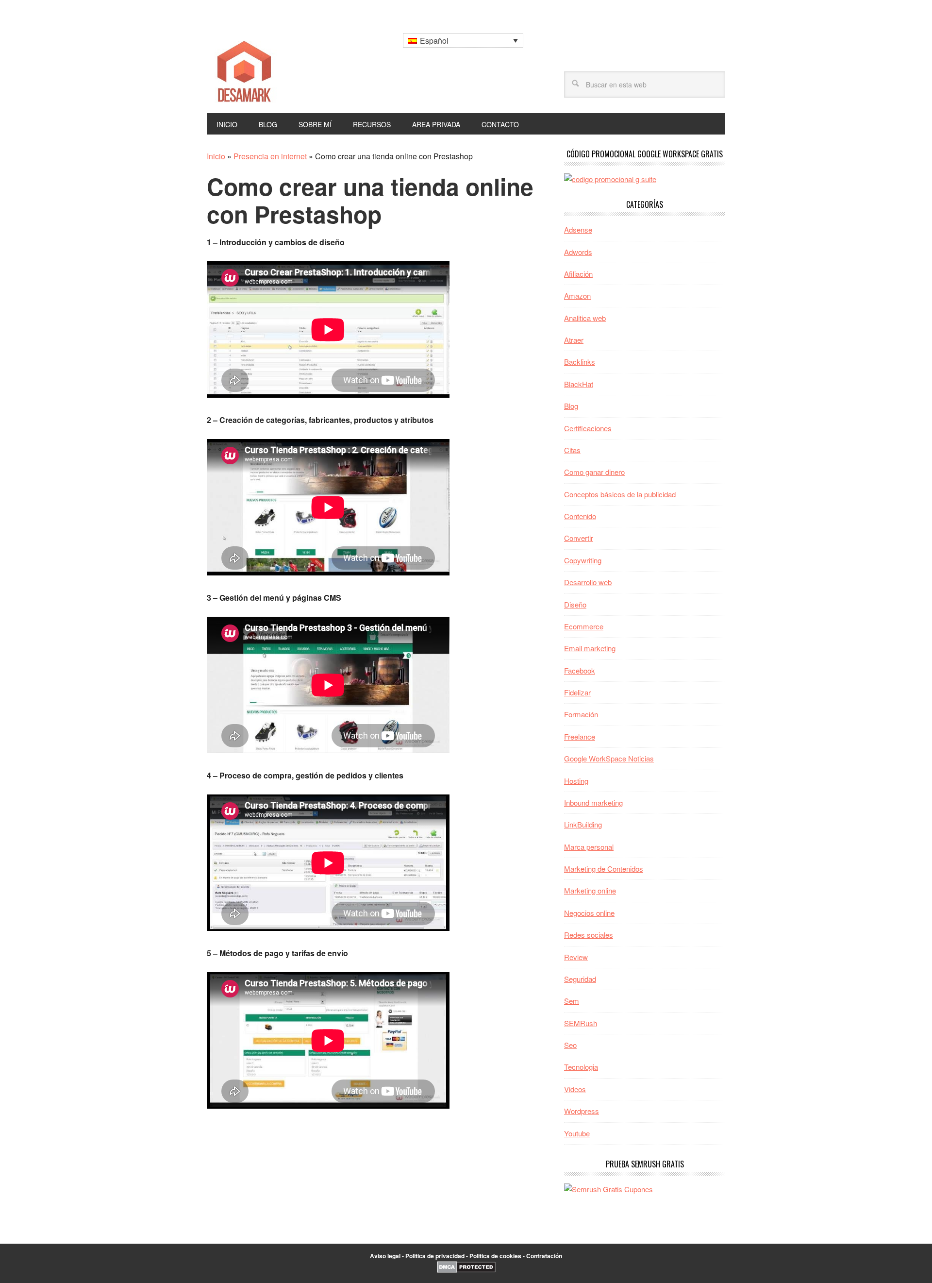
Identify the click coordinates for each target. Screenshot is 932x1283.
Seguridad (580, 979)
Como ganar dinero (594, 472)
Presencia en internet (270, 156)
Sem (571, 1001)
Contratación (544, 1255)
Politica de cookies (495, 1255)
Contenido (580, 516)
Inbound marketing (593, 802)
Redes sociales (588, 934)
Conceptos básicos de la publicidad (620, 494)
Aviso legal (385, 1255)
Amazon (577, 295)
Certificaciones (588, 428)
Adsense (578, 229)
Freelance (579, 736)
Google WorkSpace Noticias (609, 758)
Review (576, 957)
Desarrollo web (588, 582)
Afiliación (578, 274)
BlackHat (578, 384)
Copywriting (582, 560)
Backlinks (579, 361)
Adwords (578, 252)
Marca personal (589, 847)
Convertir (578, 538)
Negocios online (589, 913)
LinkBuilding (583, 824)
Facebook (579, 670)
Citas (572, 450)
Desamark (272, 68)
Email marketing (590, 648)
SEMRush (580, 1023)
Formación (581, 714)
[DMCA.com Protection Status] (466, 1270)
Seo (570, 1045)
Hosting (576, 781)
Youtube (577, 1133)
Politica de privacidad (435, 1255)
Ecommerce (583, 626)
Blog (571, 406)
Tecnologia (581, 1067)
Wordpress (581, 1111)
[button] (463, 40)
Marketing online (590, 890)
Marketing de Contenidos (603, 868)
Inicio (216, 156)
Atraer (573, 340)
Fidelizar (577, 692)
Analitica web (585, 318)
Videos (575, 1089)
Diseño (575, 604)
